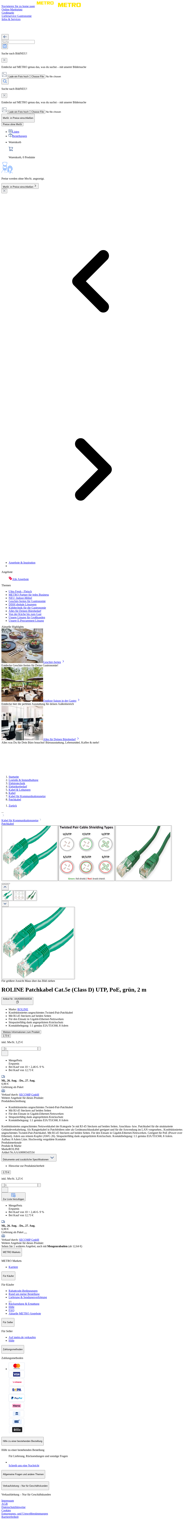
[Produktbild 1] (7, 895)
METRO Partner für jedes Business (29, 594)
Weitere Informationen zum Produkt (21, 1032)
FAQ (11, 1310)
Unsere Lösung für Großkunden (27, 617)
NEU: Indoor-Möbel (20, 597)
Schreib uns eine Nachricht (24, 1465)
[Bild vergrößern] (38, 943)
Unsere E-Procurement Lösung (26, 620)
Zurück (13, 805)
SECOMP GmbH (29, 1094)
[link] (96, 150)
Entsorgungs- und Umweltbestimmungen (24, 1513)
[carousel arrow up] (5, 887)
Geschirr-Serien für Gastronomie (27, 601)
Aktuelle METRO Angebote (25, 1313)
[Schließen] (4, 191)
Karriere (13, 1266)
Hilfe (11, 1307)
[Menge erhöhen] (39, 1049)
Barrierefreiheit (10, 1516)
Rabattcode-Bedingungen (23, 1290)
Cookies (6, 1510)
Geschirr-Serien (52, 662)
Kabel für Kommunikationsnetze (27, 796)
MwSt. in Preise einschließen (18, 187)
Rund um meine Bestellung (24, 1294)
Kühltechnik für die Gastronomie (27, 607)
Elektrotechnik (17, 783)
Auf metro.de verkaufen (22, 1337)
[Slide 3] (8, 883)
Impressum (7, 1500)
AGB (4, 1503)
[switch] (12, 124)
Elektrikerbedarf (18, 786)
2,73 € (6, 1035)
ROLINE (22, 1009)
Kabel (12, 793)
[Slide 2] (5, 883)
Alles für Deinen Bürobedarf (25, 610)
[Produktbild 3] (31, 895)
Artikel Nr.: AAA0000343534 (17, 999)
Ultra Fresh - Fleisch (20, 591)
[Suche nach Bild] (4, 46)
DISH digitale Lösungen (22, 604)
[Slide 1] (2, 883)
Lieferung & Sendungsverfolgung (28, 1297)
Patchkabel (15, 799)
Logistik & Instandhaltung (23, 780)
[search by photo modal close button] (4, 60)
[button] (92, 814)
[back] (5, 37)
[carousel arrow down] (5, 904)
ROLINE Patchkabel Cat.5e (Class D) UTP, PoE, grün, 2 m (73, 989)
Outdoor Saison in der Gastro (59, 700)
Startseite (14, 776)
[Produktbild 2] (19, 895)
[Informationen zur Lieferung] (25, 1233)
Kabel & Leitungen (20, 789)
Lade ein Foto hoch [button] (19, 76)
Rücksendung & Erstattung (24, 1303)
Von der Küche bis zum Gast (25, 614)
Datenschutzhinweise (13, 1507)
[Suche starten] (5, 81)
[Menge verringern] (2, 1049)
